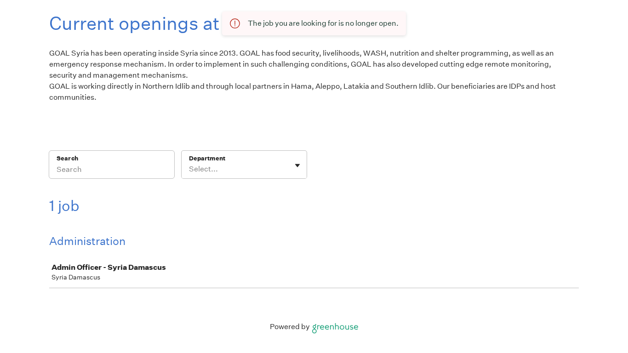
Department (207, 158)
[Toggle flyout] (297, 165)
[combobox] (189, 169)
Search (67, 158)
